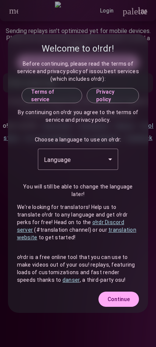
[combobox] (78, 159)
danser (71, 280)
